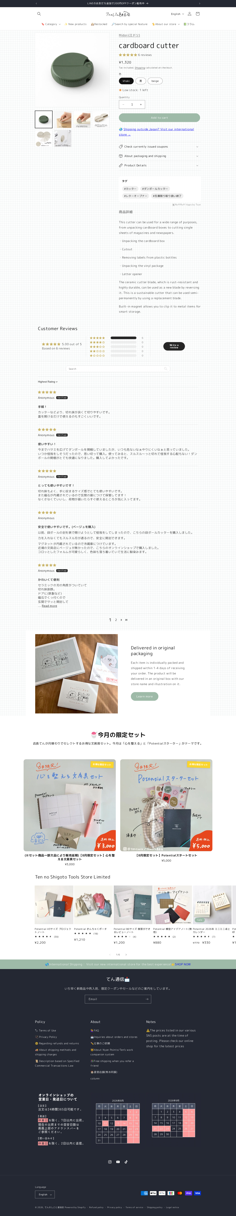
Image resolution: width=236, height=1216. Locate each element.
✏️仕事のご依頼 (100, 1043)
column (95, 1078)
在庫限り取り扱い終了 (167, 196)
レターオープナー (135, 196)
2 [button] (116, 620)
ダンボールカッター (155, 188)
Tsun (198, 204)
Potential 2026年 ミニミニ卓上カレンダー (211, 930)
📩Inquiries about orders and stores (114, 1037)
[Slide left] (110, 955)
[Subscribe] (147, 999)
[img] (47, 392)
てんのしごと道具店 (54, 1207)
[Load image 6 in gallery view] (101, 119)
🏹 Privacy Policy (46, 1037)
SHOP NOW (183, 964)
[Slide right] (126, 955)
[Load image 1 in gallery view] (43, 119)
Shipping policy (155, 1207)
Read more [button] (49, 606)
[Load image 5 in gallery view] (82, 119)
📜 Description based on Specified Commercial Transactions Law (57, 1063)
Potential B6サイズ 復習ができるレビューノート (132, 930)
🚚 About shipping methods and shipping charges (55, 1052)
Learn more (144, 696)
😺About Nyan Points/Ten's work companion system (112, 1052)
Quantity (124, 97)
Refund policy (96, 1207)
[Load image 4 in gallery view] (63, 119)
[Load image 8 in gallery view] (63, 138)
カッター (130, 188)
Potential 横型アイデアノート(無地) (172, 930)
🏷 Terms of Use (45, 1030)
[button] (39, 14)
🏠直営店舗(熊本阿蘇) (104, 1072)
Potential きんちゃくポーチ (90, 928)
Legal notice (172, 1207)
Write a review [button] (174, 346)
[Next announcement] (200, 3)
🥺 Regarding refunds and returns (57, 1043)
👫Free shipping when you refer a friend (112, 1063)
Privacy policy (114, 1207)
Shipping (140, 67)
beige (155, 81)
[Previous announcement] (36, 3)
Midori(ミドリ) (129, 35)
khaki (126, 81)
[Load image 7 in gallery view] (43, 138)
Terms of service (134, 1207)
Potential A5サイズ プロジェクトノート (53, 930)
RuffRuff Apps (183, 204)
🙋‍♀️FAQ (95, 1030)
